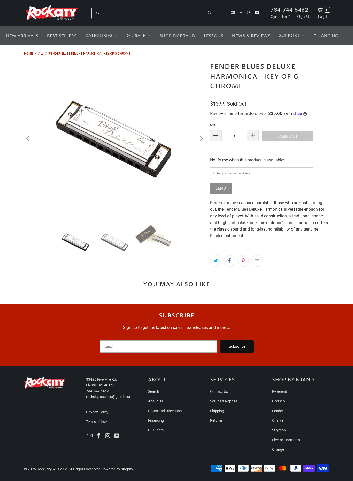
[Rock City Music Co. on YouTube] (257, 13)
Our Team (156, 430)
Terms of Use (96, 422)
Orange (278, 449)
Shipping (217, 411)
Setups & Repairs (223, 401)
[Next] (201, 138)
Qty (212, 125)
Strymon (279, 430)
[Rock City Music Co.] (52, 13)
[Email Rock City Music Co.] (232, 13)
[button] (101, 36)
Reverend (279, 391)
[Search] (209, 13)
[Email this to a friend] (257, 261)
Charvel (278, 420)
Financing (156, 420)
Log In (324, 16)
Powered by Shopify (117, 469)
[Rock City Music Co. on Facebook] (240, 13)
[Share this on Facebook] (229, 261)
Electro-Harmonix (286, 440)
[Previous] (28, 138)
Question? (280, 16)
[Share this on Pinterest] (243, 261)
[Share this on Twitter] (215, 261)
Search (153, 391)
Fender (277, 411)
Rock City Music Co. (52, 469)
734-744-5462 (289, 9)
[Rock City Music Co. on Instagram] (249, 13)
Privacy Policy (97, 412)
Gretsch (278, 401)
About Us (155, 401)
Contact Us (219, 391)
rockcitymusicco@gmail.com (109, 397)
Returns (216, 420)
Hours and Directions (165, 411)
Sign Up (304, 16)
